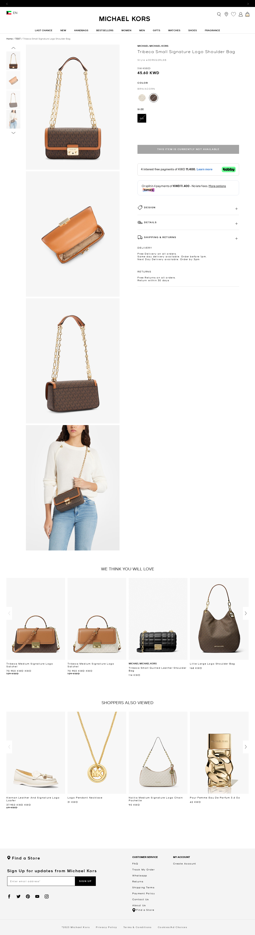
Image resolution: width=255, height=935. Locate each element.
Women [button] (126, 30)
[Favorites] (233, 14)
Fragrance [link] (212, 30)
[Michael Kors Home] (125, 21)
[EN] (9, 14)
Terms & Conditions (137, 927)
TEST (18, 38)
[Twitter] (19, 896)
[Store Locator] (226, 14)
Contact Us (140, 899)
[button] (9, 613)
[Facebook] (9, 896)
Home (9, 38)
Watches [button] (174, 30)
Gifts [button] (156, 30)
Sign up (85, 881)
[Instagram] (47, 896)
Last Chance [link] (43, 30)
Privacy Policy (106, 927)
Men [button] (142, 30)
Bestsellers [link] (104, 30)
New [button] (63, 30)
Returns (137, 881)
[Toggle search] (219, 14)
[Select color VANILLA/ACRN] (142, 97)
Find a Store (26, 858)
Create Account (184, 863)
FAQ (135, 863)
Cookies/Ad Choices (172, 927)
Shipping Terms (143, 887)
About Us (139, 905)
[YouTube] (37, 896)
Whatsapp (139, 875)
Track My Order (143, 869)
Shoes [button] (192, 30)
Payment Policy (143, 893)
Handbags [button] (81, 30)
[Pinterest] (28, 896)
